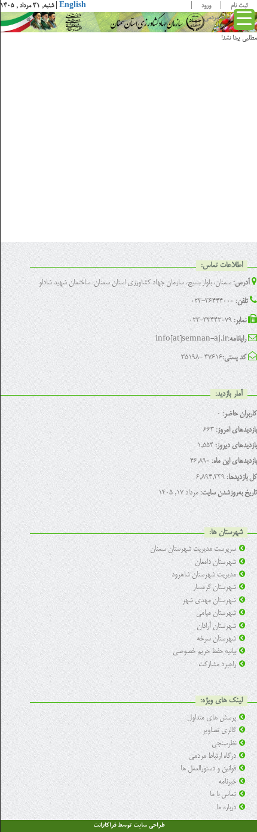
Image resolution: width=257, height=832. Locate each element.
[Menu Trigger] (244, 19)
